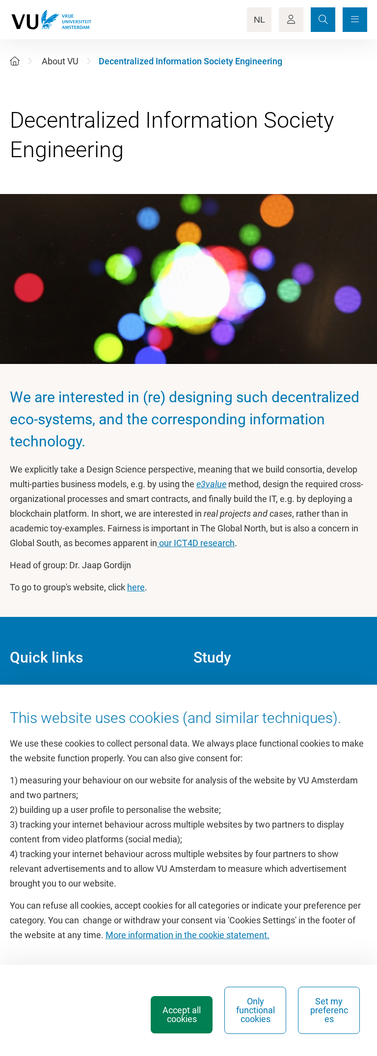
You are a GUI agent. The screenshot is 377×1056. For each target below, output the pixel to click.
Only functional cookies (255, 1010)
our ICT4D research (196, 543)
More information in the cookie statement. (187, 935)
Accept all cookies (181, 1014)
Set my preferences (329, 1010)
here (136, 587)
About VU (60, 61)
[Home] (15, 61)
